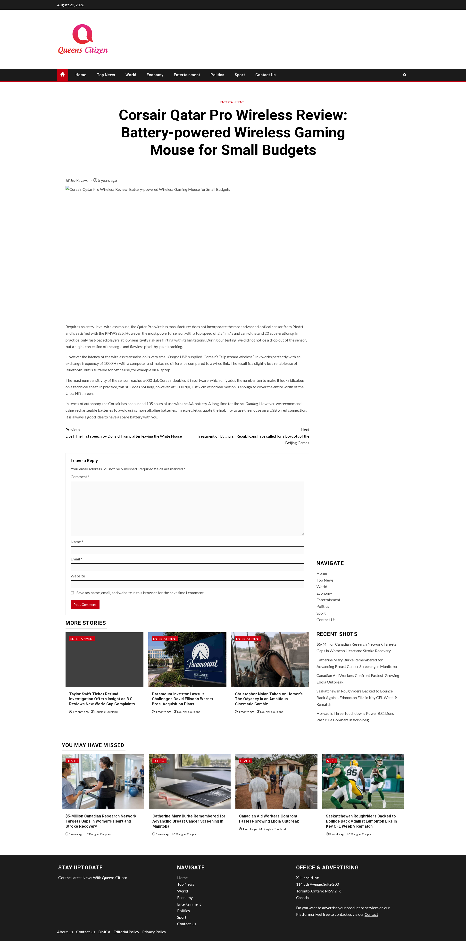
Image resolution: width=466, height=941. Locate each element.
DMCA (104, 931)
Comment (80, 476)
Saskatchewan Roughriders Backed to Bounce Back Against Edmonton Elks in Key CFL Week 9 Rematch (356, 697)
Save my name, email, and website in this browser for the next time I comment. (140, 592)
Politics (217, 75)
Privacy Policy (154, 931)
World (130, 75)
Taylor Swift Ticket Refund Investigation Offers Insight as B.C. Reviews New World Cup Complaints (102, 699)
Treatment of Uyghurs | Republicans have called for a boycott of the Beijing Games (253, 436)
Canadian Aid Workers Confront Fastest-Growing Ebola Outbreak (269, 819)
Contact (371, 914)
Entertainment (187, 75)
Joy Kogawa (79, 180)
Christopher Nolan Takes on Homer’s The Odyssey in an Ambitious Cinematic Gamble (269, 699)
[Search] (405, 75)
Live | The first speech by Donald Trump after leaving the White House (124, 432)
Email (76, 559)
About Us (65, 931)
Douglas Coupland (106, 712)
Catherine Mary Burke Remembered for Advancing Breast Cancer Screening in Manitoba (188, 821)
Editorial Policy (126, 931)
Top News (106, 75)
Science (159, 761)
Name (77, 541)
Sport (240, 75)
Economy (155, 75)
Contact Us (265, 75)
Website (78, 576)
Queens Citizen (114, 877)
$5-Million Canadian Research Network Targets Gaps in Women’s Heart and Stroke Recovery (101, 821)
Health (72, 761)
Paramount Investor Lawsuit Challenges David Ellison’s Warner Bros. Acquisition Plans (183, 699)
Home (80, 75)
